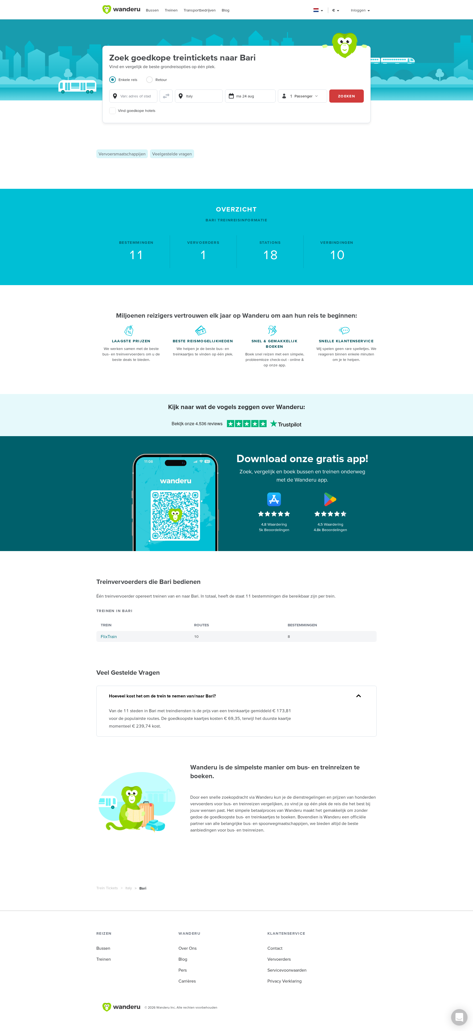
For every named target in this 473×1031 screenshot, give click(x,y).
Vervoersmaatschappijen (122, 153)
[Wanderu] (121, 9)
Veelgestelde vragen (172, 153)
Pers (182, 970)
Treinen (171, 10)
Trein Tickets (107, 888)
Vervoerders (279, 959)
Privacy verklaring (284, 980)
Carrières (187, 980)
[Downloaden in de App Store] (274, 499)
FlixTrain (109, 636)
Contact (274, 948)
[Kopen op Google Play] (330, 499)
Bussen (152, 10)
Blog (225, 10)
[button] (318, 10)
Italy (128, 888)
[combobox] (133, 96)
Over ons (187, 948)
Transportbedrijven (200, 10)
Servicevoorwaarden (287, 970)
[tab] (127, 82)
